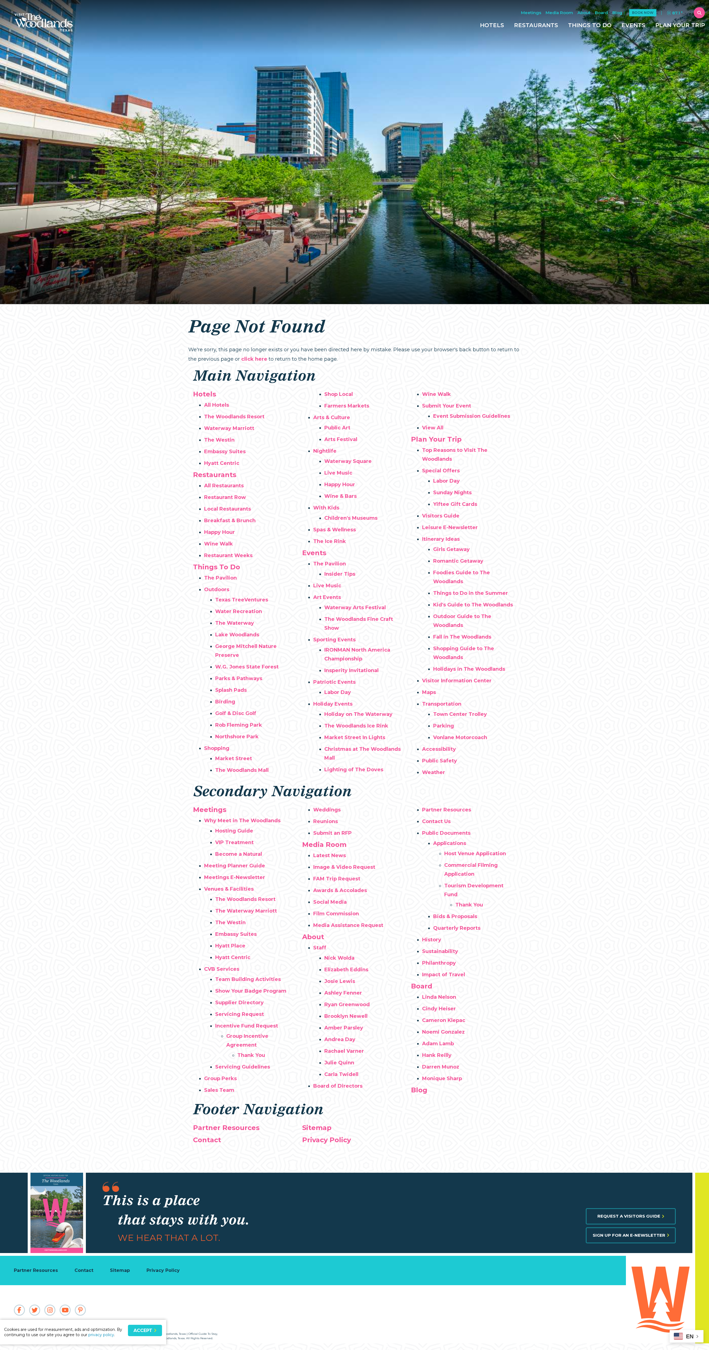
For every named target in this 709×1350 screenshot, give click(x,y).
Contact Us (436, 821)
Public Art (337, 428)
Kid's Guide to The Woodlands (473, 605)
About (583, 12)
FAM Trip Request (336, 879)
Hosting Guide (234, 831)
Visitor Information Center (457, 681)
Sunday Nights (452, 493)
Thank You (251, 1055)
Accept (143, 1330)
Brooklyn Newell (346, 1016)
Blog (617, 12)
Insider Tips (339, 574)
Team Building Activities (248, 979)
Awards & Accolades (340, 890)
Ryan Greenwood (347, 1004)
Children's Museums (350, 518)
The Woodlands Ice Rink (356, 726)
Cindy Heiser (439, 1009)
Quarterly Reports (457, 928)
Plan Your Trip (680, 25)
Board (601, 12)
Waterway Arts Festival (355, 607)
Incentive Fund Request (246, 1026)
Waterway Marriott (229, 428)
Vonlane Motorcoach (460, 737)
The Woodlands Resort (234, 417)
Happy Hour (219, 532)
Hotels (492, 25)
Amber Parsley (343, 1028)
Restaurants (536, 25)
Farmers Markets (346, 406)
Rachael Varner (344, 1051)
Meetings (531, 12)
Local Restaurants (227, 509)
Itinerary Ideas (441, 539)
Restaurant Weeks (228, 555)
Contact (207, 1140)
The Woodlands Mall (242, 770)
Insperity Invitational (351, 670)
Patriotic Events (334, 682)
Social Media (330, 902)
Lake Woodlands (237, 635)
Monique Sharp (442, 1078)
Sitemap (317, 1128)
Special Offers (441, 471)
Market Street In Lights (354, 737)
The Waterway (234, 623)
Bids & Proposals (455, 916)
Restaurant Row (225, 497)
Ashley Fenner (343, 993)
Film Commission (336, 914)
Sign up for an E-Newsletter (629, 1235)
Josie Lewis (339, 981)
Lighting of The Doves (353, 770)
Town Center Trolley (460, 714)
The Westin (219, 440)
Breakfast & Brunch (230, 521)
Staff (319, 948)
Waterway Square (348, 461)
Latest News (329, 855)
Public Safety (439, 761)
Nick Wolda (339, 958)
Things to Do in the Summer (470, 593)
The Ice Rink (329, 541)
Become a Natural (238, 854)
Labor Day (337, 692)
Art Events (327, 597)
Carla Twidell (341, 1074)
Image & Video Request (344, 867)
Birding (225, 702)
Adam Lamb (438, 1044)
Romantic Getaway (458, 561)
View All (432, 428)
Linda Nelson (439, 997)
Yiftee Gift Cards (455, 504)
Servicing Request (239, 1014)
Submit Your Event (446, 406)
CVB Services (221, 969)
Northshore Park (237, 737)
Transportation (441, 704)
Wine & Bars (340, 496)
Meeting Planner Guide (234, 866)
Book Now (643, 12)
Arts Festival (340, 439)
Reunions (325, 821)
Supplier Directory (239, 1003)
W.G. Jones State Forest (247, 667)
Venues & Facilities (229, 889)
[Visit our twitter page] (34, 1310)
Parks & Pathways (238, 678)
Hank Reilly (436, 1055)
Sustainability (440, 951)
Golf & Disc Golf (235, 713)
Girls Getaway (451, 549)
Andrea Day (339, 1039)
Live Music (338, 473)
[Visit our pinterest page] (80, 1310)
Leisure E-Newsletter (450, 527)
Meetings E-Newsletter (234, 877)
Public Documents (446, 833)
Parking (443, 726)
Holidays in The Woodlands (469, 669)
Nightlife (324, 451)
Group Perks (220, 1078)
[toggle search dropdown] (699, 12)
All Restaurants (224, 486)
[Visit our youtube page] (65, 1310)
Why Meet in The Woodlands (242, 821)
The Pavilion (220, 578)
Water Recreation (238, 611)
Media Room (559, 12)
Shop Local (338, 394)
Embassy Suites (225, 452)
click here (254, 359)
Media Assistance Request (348, 925)
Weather (433, 772)
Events (633, 25)
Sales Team (219, 1090)
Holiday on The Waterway (358, 714)
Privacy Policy (326, 1140)
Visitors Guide (440, 516)
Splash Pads (231, 690)
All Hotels (216, 405)
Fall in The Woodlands (462, 637)
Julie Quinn (339, 1063)
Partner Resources (446, 810)
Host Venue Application (475, 854)
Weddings (327, 810)
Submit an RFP (332, 833)
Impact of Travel (443, 975)
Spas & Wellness (334, 530)
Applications (449, 843)
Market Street (233, 758)
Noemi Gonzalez (443, 1032)
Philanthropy (439, 963)
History (431, 940)
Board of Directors (338, 1086)
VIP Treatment (234, 842)
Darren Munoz (440, 1067)
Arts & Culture (331, 417)
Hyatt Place (230, 946)
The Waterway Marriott (246, 911)
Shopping (216, 748)
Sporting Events (334, 640)
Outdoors (216, 589)
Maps (429, 692)
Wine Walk (218, 544)
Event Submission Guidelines (471, 416)
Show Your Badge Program (250, 991)
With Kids (326, 508)
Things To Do (590, 25)
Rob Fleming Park (238, 725)
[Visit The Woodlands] (659, 1299)
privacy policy (101, 1334)
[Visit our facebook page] (19, 1310)
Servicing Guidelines (242, 1067)
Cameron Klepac (443, 1020)
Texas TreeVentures (241, 600)
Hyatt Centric (221, 463)
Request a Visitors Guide (628, 1216)
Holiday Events (333, 704)
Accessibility (439, 749)
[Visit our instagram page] (49, 1310)
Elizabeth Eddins (346, 970)
